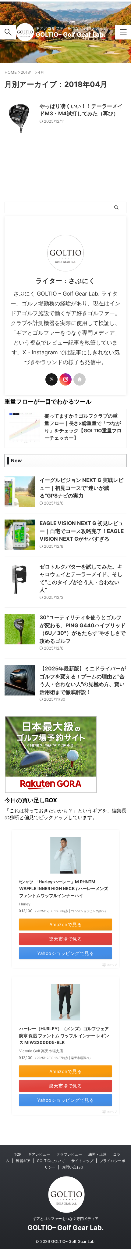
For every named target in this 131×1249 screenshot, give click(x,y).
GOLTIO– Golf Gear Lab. (70, 34)
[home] (79, 379)
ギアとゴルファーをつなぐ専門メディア (65, 1218)
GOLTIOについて (51, 1160)
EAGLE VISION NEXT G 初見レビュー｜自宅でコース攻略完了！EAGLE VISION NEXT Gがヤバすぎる (82, 531)
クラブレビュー (69, 1154)
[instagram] (65, 379)
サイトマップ (82, 1160)
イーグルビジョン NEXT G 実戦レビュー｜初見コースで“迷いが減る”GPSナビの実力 (81, 488)
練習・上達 (97, 1154)
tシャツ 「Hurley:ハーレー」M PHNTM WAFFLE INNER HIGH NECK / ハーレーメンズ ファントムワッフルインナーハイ (63, 888)
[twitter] (51, 379)
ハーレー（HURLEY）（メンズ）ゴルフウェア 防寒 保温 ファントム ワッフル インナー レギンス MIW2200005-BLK (64, 1035)
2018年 (27, 72)
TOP (18, 1154)
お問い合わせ (73, 1167)
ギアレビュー (39, 1154)
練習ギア (23, 1160)
